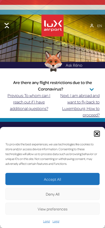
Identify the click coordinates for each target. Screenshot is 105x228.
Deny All (53, 194)
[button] (97, 133)
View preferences (53, 208)
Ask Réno (74, 65)
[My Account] (92, 26)
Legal (46, 221)
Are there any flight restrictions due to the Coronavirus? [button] (52, 86)
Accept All (52, 179)
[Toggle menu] (6, 25)
